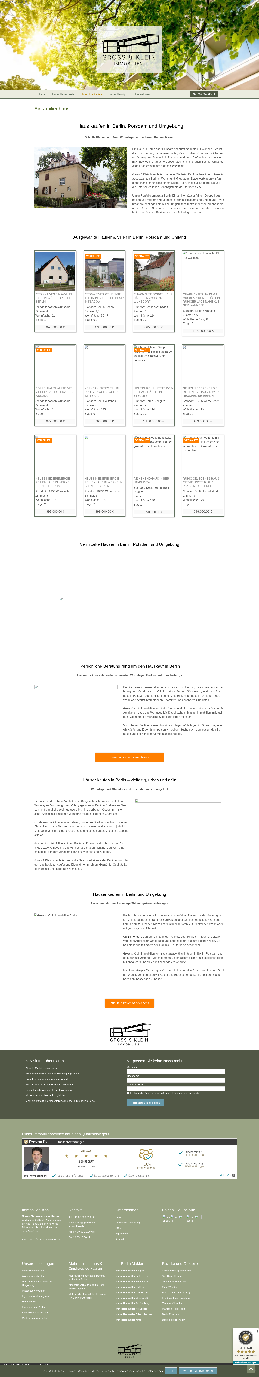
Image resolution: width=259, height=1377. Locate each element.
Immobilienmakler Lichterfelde (132, 1276)
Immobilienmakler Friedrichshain (133, 1314)
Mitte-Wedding (170, 1287)
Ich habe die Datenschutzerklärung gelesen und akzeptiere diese (166, 1093)
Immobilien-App (118, 94)
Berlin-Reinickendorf (173, 1319)
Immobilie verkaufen (63, 94)
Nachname (133, 1075)
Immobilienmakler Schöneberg (132, 1303)
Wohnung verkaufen (33, 1276)
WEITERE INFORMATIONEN (198, 1371)
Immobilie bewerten (33, 1270)
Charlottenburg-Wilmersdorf (177, 1270)
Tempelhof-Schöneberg (175, 1281)
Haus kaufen (29, 1301)
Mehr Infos (225, 1175)
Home (41, 94)
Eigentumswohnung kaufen (37, 1296)
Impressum (121, 1233)
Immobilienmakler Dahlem (129, 1287)
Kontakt (119, 1239)
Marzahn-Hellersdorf (173, 1308)
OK (171, 1371)
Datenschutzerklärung (127, 1222)
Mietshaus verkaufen (33, 1290)
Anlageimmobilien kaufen (36, 1312)
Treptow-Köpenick (172, 1303)
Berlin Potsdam (170, 1314)
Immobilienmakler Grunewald (131, 1297)
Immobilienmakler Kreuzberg (131, 1308)
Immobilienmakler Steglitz (129, 1270)
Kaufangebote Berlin (33, 1307)
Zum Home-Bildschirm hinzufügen (41, 1239)
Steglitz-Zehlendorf (172, 1276)
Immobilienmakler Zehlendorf (131, 1281)
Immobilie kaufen (92, 94)
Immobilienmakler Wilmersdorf (132, 1292)
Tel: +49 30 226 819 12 (81, 1217)
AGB (118, 1228)
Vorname (132, 1067)
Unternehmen (142, 94)
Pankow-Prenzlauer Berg (176, 1292)
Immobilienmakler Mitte (128, 1319)
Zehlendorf (134, 936)
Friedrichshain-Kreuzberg (176, 1297)
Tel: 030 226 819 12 (204, 94)
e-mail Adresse (135, 1084)
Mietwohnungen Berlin (34, 1318)
